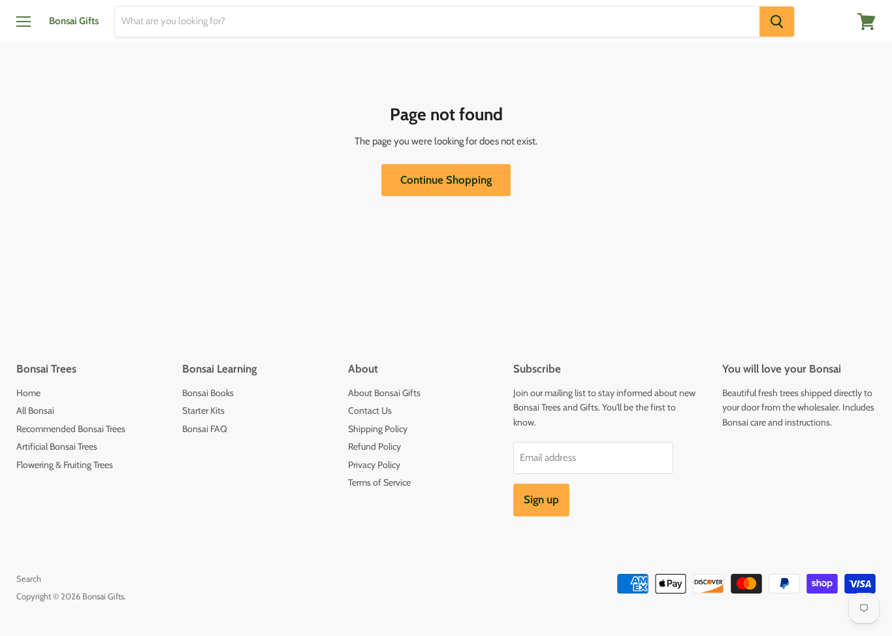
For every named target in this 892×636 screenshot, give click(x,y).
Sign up (541, 499)
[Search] (776, 22)
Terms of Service (379, 482)
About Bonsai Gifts (384, 393)
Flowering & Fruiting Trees (64, 465)
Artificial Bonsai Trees (56, 446)
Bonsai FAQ (204, 429)
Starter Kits (203, 410)
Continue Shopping (446, 179)
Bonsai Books (208, 393)
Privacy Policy (374, 465)
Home (28, 393)
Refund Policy (374, 446)
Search (28, 578)
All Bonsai (35, 410)
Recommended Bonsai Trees (70, 429)
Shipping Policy (377, 429)
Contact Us (370, 410)
